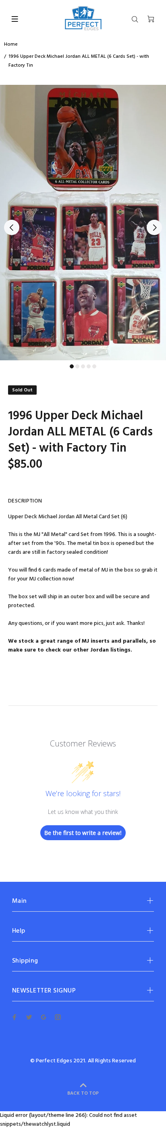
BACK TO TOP (83, 1093)
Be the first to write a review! (83, 833)
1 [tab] (72, 366)
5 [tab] (94, 366)
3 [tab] (83, 366)
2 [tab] (77, 366)
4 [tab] (89, 366)
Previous (11, 227)
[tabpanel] (83, 222)
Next (154, 227)
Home (11, 44)
